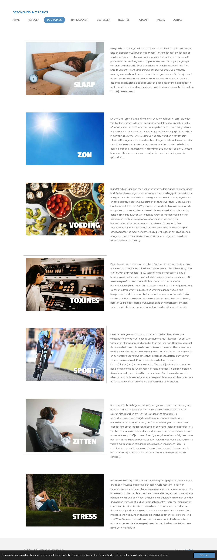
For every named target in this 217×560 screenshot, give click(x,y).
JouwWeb (189, 550)
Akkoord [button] (204, 555)
